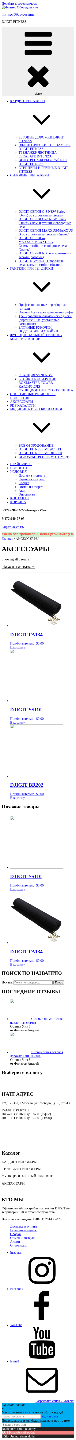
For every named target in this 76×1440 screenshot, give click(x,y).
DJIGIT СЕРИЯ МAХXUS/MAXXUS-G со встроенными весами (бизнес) (46, 232)
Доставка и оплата (32, 475)
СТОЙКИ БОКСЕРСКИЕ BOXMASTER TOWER (37, 380)
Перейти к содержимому (19, 3)
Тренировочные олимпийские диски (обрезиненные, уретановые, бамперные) (45, 319)
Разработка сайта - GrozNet (54, 1401)
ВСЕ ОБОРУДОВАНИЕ (36, 445)
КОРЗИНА (18, 502)
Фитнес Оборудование (18, 14)
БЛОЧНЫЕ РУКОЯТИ (35, 327)
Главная (7, 538)
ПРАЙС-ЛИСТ (21, 464)
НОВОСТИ (18, 468)
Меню (38, 93)
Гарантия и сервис (32, 479)
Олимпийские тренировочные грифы (46, 312)
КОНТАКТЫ (19, 498)
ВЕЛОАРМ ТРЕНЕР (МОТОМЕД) (44, 457)
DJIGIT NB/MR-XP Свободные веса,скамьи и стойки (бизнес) (41, 262)
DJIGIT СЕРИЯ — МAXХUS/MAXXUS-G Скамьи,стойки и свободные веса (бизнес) (43, 243)
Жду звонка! (51, 1416)
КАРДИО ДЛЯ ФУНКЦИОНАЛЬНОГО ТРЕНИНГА (46, 388)
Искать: (7, 982)
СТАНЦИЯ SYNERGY (36, 375)
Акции (23, 490)
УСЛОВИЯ (18, 471)
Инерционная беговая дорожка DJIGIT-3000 (36, 1054)
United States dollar (23, 1436)
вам (25, 1412)
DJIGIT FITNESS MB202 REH (40, 449)
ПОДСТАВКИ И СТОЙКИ (38, 331)
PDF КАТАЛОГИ (23, 405)
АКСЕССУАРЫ (21, 401)
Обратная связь (13, 527)
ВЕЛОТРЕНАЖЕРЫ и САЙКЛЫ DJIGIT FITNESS (43, 162)
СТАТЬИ (8, 1190)
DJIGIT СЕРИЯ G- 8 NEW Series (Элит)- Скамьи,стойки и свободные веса (45, 222)
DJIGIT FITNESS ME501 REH (40, 453)
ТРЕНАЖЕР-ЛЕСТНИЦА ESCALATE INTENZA (38, 154)
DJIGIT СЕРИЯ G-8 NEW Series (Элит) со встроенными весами (42, 213)
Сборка (24, 483)
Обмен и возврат (31, 487)
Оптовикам (27, 494)
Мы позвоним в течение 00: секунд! (32, 1412)
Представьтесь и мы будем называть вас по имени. (38, 1420)
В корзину (17, 647)
